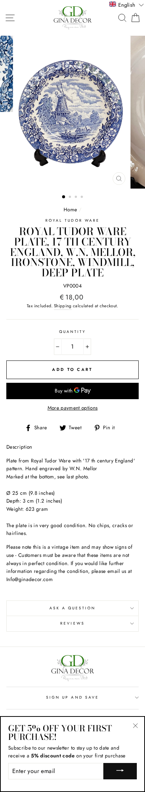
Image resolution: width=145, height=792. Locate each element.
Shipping (63, 306)
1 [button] (64, 197)
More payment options (73, 407)
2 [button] (70, 197)
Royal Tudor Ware (72, 220)
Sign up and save (72, 697)
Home (70, 209)
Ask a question (72, 608)
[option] (72, 112)
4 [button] (82, 197)
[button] (126, 4)
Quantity (72, 331)
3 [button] (76, 197)
